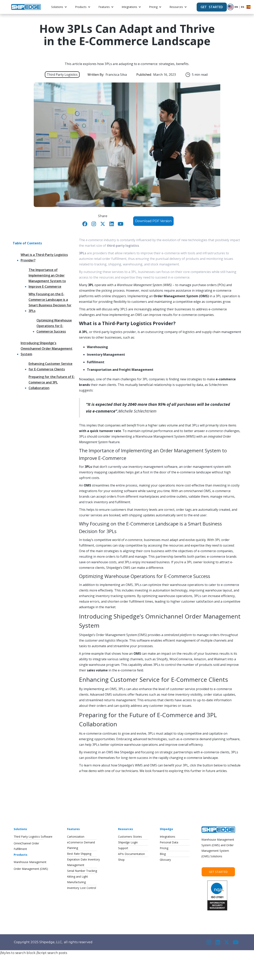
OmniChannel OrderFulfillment (26, 846)
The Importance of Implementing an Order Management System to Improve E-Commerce (47, 278)
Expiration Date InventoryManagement (83, 862)
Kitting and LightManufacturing (77, 879)
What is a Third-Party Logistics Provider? (44, 257)
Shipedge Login (128, 842)
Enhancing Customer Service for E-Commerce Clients (50, 366)
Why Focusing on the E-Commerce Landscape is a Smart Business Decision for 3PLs (50, 302)
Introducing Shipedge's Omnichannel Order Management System (46, 348)
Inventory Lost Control (81, 888)
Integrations (129, 7)
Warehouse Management (30, 862)
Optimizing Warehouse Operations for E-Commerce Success (54, 326)
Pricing (153, 7)
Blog (163, 854)
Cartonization (75, 836)
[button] (59, 7)
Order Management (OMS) (31, 869)
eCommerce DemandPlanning (81, 845)
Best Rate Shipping (79, 854)
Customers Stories (130, 836)
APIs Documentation (131, 854)
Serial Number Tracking (82, 871)
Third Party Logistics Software (33, 836)
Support (123, 848)
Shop (121, 859)
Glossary (165, 859)
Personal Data (169, 842)
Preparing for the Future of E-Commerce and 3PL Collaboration (52, 382)
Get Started (218, 872)
